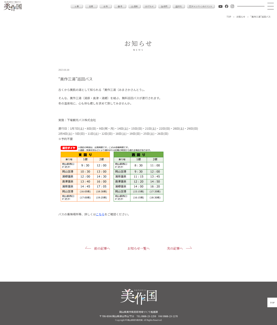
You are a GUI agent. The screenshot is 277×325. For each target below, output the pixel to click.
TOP (272, 302)
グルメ (151, 6)
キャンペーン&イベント (202, 6)
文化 (180, 6)
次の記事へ (175, 248)
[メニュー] (270, 6)
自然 (165, 6)
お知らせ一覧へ (138, 248)
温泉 (136, 6)
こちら (100, 214)
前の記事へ (102, 248)
